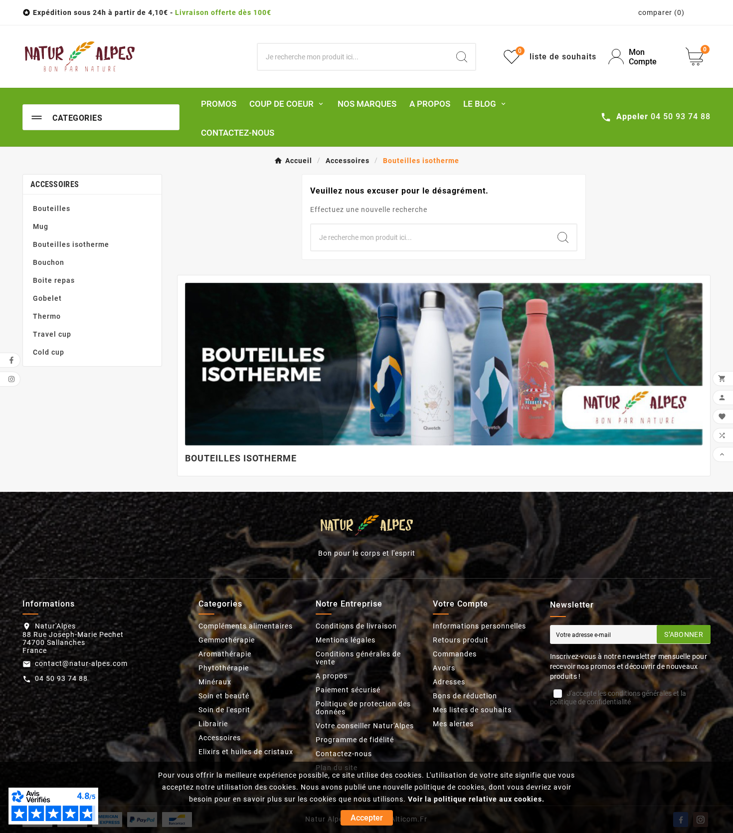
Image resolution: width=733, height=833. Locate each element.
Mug (40, 226)
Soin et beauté (223, 696)
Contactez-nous (344, 754)
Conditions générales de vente (358, 658)
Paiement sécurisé (348, 690)
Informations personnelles (479, 626)
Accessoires (54, 184)
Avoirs (444, 668)
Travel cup (52, 334)
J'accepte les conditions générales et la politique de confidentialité (618, 697)
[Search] (461, 56)
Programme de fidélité (355, 740)
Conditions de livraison (356, 626)
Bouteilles (51, 208)
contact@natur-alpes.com (81, 663)
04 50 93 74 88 (61, 678)
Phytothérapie (223, 668)
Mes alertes (453, 724)
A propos (332, 676)
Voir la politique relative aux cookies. (476, 799)
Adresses (449, 682)
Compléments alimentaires (245, 626)
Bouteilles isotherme (71, 244)
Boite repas (54, 280)
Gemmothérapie (226, 640)
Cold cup (48, 352)
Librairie (213, 724)
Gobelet (47, 298)
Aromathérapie (224, 654)
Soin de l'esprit (224, 710)
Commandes (455, 654)
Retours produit (461, 640)
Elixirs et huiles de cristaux (245, 752)
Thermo (47, 316)
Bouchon (48, 262)
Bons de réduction (465, 696)
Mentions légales (345, 640)
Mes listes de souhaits (472, 710)
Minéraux (214, 682)
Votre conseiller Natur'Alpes (365, 726)
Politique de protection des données (363, 708)
